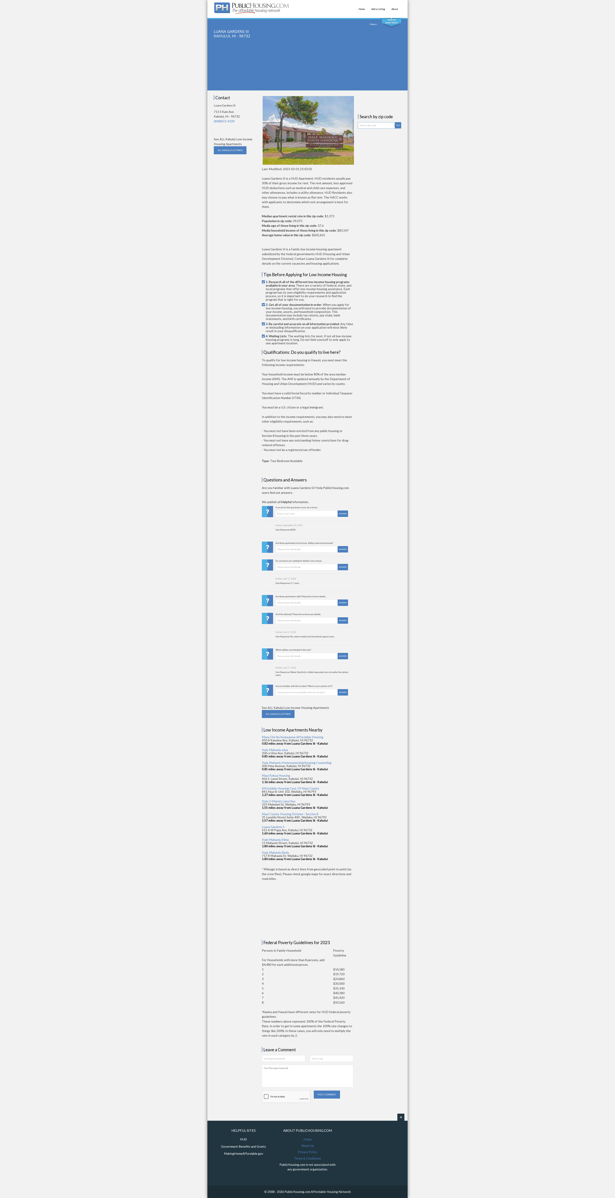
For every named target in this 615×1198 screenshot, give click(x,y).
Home (362, 9)
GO (398, 125)
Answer (343, 513)
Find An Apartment (391, 21)
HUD (243, 1139)
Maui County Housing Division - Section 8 (290, 814)
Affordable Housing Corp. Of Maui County (290, 788)
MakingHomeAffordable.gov (243, 1153)
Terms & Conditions (307, 1158)
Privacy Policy (307, 1152)
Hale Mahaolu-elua (275, 750)
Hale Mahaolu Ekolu (275, 852)
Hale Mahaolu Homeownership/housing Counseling (296, 763)
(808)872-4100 (224, 121)
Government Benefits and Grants (243, 1146)
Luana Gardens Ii (273, 827)
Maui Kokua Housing (276, 775)
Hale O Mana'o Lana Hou (278, 801)
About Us (307, 1145)
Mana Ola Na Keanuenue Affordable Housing (292, 737)
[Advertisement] (307, 68)
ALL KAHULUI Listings (230, 150)
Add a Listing (378, 9)
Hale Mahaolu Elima (275, 839)
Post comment (327, 1094)
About (394, 9)
